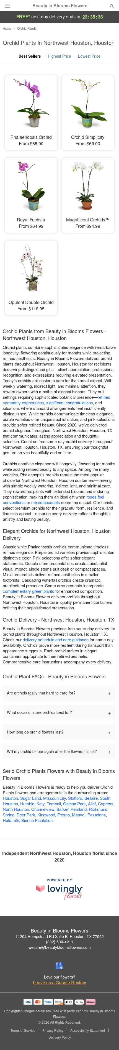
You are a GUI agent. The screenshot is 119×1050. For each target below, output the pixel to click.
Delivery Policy (59, 1037)
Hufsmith (11, 820)
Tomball (54, 803)
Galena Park (74, 803)
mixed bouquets (45, 502)
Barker (62, 809)
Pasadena (96, 814)
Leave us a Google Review (59, 983)
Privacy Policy (52, 1030)
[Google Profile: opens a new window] (59, 966)
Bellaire (91, 798)
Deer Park (26, 814)
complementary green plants (28, 591)
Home (7, 28)
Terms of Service (23, 1030)
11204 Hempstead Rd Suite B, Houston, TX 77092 (59, 936)
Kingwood (46, 814)
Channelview (42, 809)
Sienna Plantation (37, 820)
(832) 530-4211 (59, 941)
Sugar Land (30, 798)
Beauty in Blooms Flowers (59, 5)
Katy (41, 803)
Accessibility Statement (87, 1030)
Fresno (63, 814)
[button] (107, 1037)
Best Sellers (30, 56)
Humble (27, 803)
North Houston (16, 809)
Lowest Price (89, 56)
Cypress (105, 803)
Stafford (75, 798)
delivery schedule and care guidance (56, 639)
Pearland (79, 809)
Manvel (78, 814)
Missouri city (54, 798)
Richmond (98, 809)
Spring (8, 814)
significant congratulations (69, 402)
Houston (10, 798)
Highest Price (59, 56)
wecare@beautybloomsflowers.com (60, 947)
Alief (92, 803)
